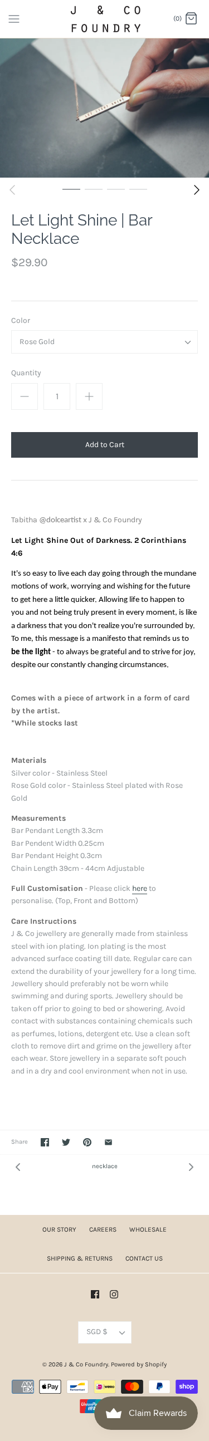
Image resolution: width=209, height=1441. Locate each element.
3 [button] (116, 189)
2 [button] (93, 189)
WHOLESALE (148, 1229)
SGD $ (97, 1331)
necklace (105, 1166)
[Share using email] (108, 1142)
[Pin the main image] (87, 1142)
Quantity (26, 373)
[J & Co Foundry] (104, 19)
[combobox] (104, 342)
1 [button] (71, 189)
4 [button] (138, 189)
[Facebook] (95, 1294)
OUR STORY (59, 1229)
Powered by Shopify (139, 1364)
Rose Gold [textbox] (37, 341)
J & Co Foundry (86, 1364)
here (139, 888)
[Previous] (12, 190)
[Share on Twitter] (66, 1142)
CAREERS (102, 1229)
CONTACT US (144, 1258)
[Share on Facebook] (45, 1142)
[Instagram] (114, 1294)
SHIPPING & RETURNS (80, 1258)
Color (20, 320)
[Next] (196, 190)
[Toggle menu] (14, 18)
